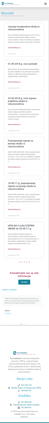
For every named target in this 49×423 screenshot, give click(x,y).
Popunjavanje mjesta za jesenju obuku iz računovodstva (20, 143)
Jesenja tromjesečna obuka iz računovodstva (24, 28)
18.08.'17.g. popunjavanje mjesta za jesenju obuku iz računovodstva (22, 186)
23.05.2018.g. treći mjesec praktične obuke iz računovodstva (22, 101)
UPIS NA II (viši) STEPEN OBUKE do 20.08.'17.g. (21, 227)
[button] (45, 3)
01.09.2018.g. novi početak (22, 63)
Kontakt (24, 282)
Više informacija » (14, 48)
